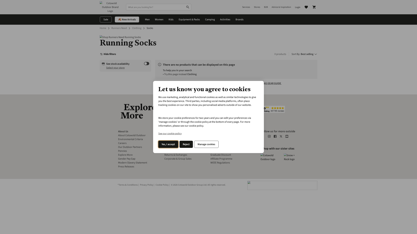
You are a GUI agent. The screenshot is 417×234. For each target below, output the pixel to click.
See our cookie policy (170, 133)
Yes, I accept (168, 144)
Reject (186, 144)
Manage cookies (206, 144)
